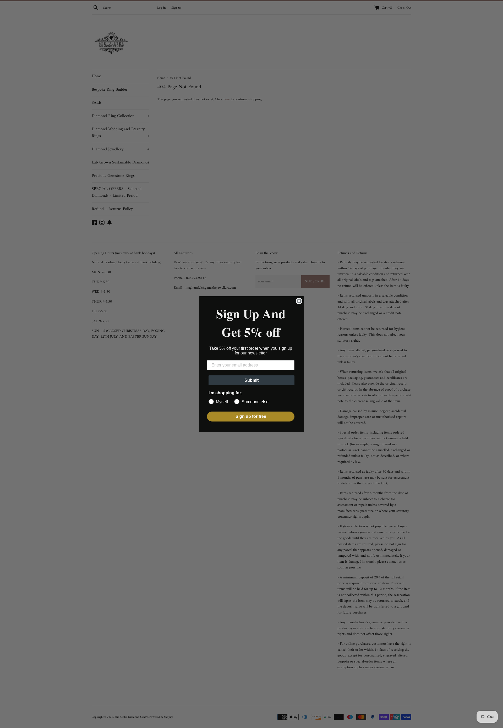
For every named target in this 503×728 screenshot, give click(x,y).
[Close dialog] (299, 301)
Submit (251, 380)
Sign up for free (251, 416)
